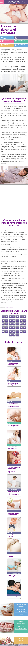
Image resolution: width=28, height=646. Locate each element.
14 (17, 320)
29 (21, 327)
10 (3, 320)
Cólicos (21, 631)
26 (10, 327)
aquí (19, 645)
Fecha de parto (6, 44)
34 (14, 331)
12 (10, 320)
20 (14, 324)
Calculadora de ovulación (21, 41)
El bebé (21, 621)
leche (23, 305)
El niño (21, 638)
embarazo (15, 305)
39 (14, 335)
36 (21, 331)
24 (3, 327)
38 (10, 335)
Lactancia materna (21, 623)
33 (10, 331)
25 (6, 327)
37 (24, 331)
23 (24, 324)
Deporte (21, 643)
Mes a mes (21, 626)
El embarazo (21, 606)
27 (14, 327)
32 (6, 331)
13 (14, 320)
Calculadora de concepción (21, 45)
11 (6, 320)
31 (3, 331)
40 (17, 335)
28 (17, 327)
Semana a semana (22, 37)
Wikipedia (7, 307)
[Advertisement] (14, 201)
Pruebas (21, 614)
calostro (5, 305)
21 (17, 324)
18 (6, 324)
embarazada (10, 305)
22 (21, 324)
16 (24, 320)
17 (3, 324)
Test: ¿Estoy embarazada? (6, 41)
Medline (11, 307)
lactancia (19, 305)
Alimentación (21, 640)
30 (24, 327)
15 (21, 320)
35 (17, 331)
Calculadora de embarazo (6, 37)
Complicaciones (21, 611)
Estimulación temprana (21, 628)
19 (10, 324)
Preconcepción (21, 609)
